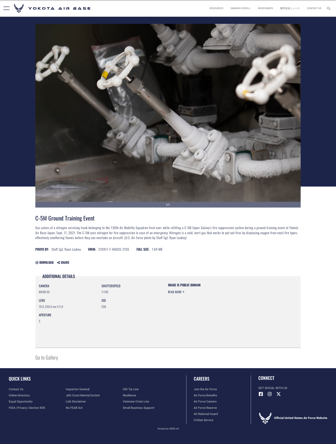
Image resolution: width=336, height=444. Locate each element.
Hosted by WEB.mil (168, 428)
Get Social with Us (272, 388)
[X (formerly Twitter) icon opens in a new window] (278, 394)
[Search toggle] (329, 8)
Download (46, 262)
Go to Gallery (46, 357)
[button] (5, 8)
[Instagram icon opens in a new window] (269, 394)
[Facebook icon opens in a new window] (261, 394)
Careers (201, 378)
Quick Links (20, 378)
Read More (175, 292)
